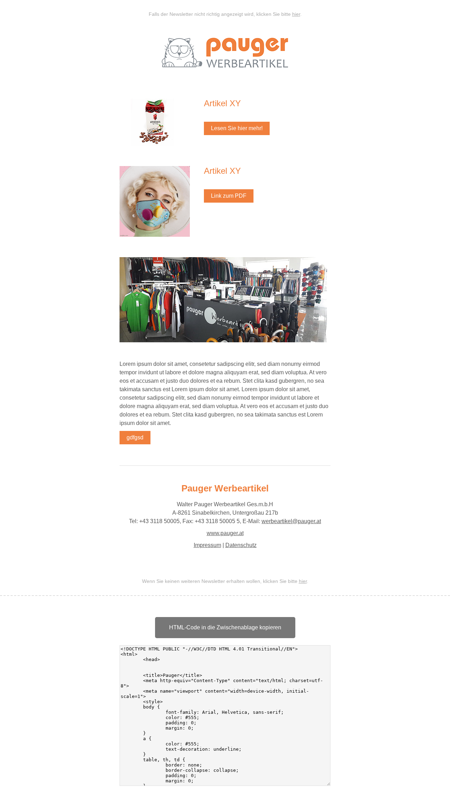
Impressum (207, 545)
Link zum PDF (228, 196)
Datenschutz (241, 545)
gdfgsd (135, 437)
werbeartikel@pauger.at (291, 521)
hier (296, 14)
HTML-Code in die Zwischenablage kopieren (225, 627)
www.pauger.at (225, 533)
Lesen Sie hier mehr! (237, 128)
